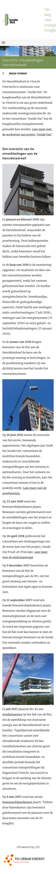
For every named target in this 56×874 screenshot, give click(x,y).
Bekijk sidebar (18, 73)
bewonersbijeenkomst (17, 802)
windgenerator (12, 714)
